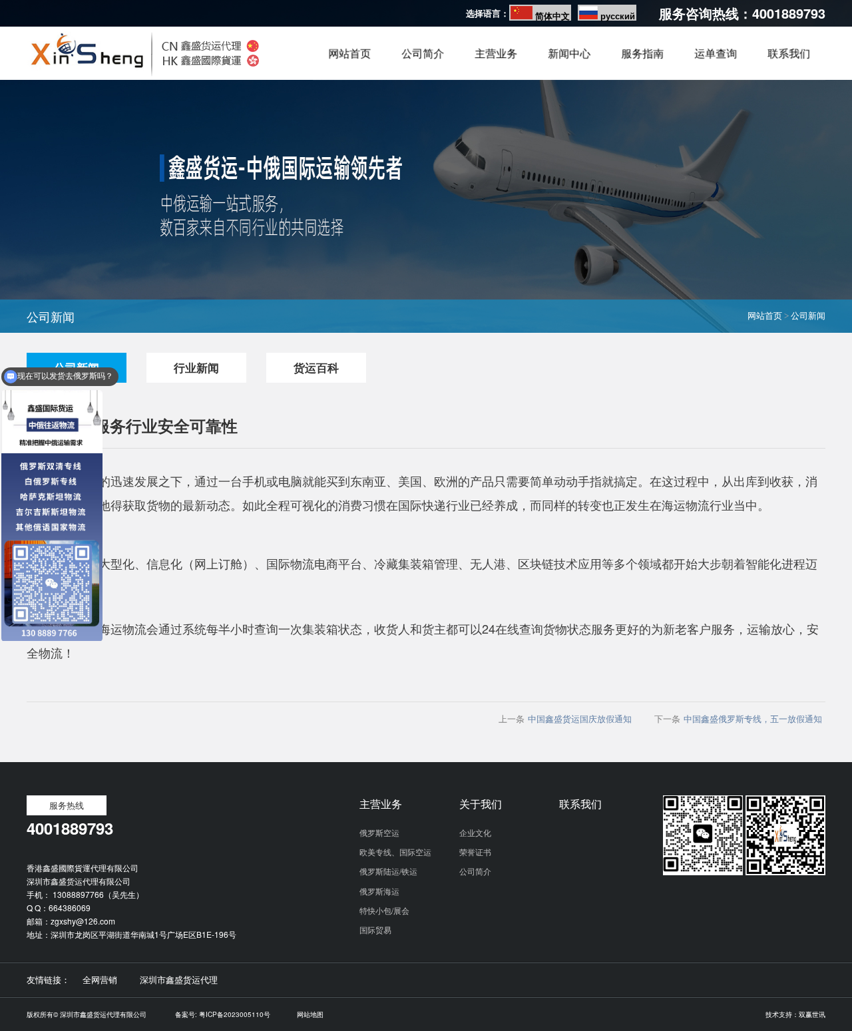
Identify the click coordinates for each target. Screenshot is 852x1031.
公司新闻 (808, 316)
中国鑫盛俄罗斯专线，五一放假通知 (753, 718)
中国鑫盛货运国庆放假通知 (580, 718)
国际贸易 (375, 929)
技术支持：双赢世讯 (795, 1014)
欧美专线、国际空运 (395, 851)
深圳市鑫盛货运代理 (179, 979)
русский (617, 15)
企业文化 (475, 832)
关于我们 (480, 803)
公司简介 (422, 60)
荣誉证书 (475, 851)
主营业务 (496, 60)
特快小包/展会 (384, 910)
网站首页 (349, 60)
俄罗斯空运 (379, 832)
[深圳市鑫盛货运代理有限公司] (143, 76)
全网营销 (100, 979)
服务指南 (642, 60)
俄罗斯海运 (379, 891)
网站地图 (310, 1014)
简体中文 (552, 15)
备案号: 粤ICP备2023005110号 (222, 1014)
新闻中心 (569, 60)
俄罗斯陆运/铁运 (388, 871)
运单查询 (715, 60)
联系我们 (788, 60)
